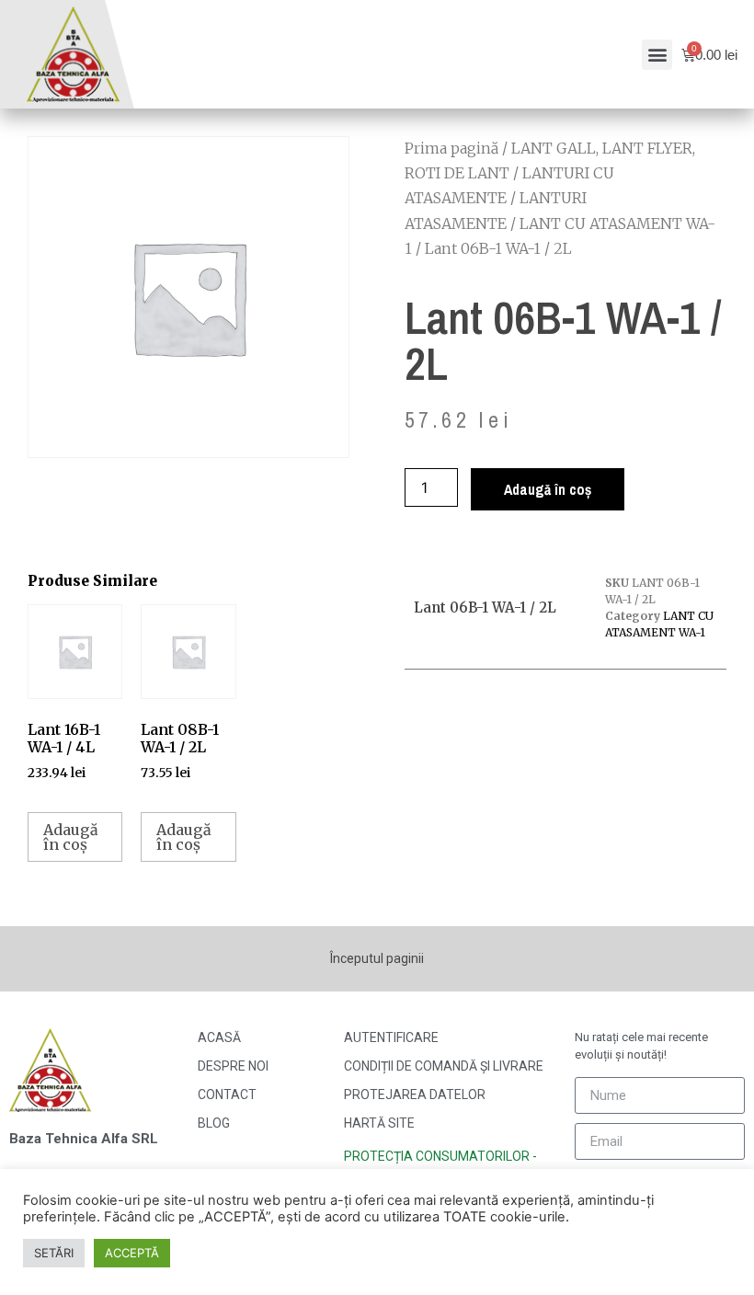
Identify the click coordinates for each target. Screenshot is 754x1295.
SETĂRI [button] (54, 1252)
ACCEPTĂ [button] (132, 1252)
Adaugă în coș (547, 489)
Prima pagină (451, 148)
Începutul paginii (377, 958)
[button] (657, 55)
